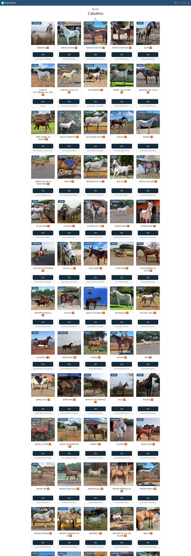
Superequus (11, 2)
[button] (177, 3)
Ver (43, 54)
